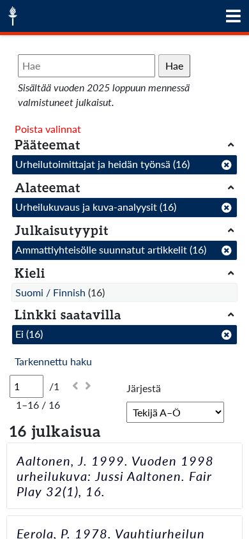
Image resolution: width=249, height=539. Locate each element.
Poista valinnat (48, 129)
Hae (174, 65)
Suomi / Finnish (50, 292)
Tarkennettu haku (53, 361)
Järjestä (143, 388)
